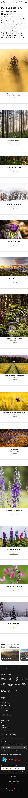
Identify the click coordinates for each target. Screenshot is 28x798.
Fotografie (6, 668)
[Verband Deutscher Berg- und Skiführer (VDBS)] (4, 760)
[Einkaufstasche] (16, 2)
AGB (14, 778)
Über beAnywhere (6, 730)
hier (19, 750)
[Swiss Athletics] (17, 760)
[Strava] (6, 734)
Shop (2, 725)
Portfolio (13, 668)
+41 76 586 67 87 (5, 702)
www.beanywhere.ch (6, 705)
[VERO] (14, 734)
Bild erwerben (14, 97)
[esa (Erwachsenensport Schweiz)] (11, 760)
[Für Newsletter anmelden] (24, 747)
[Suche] (13, 2)
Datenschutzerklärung (14, 784)
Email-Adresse (6, 747)
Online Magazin (5, 727)
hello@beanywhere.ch (6, 703)
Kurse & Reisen (5, 720)
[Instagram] (2, 734)
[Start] (3, 2)
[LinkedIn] (10, 734)
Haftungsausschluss (14, 781)
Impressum (14, 776)
